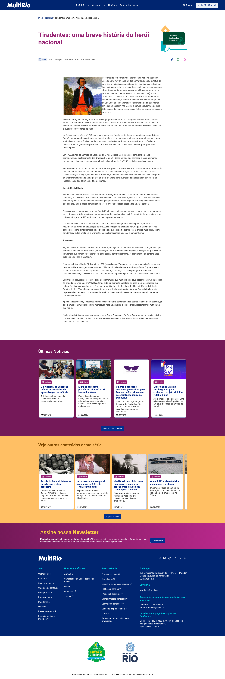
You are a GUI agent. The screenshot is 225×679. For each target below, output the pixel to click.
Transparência (109, 568)
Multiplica (69, 591)
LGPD (104, 613)
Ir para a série (112, 516)
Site (40, 568)
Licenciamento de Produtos (46, 617)
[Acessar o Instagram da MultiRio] (164, 558)
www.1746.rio (152, 626)
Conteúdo (97, 5)
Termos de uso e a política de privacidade (115, 619)
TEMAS (68, 596)
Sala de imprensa (46, 583)
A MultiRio (81, 5)
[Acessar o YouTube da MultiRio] (159, 558)
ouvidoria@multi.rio (149, 590)
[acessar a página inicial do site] (19, 5)
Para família (44, 602)
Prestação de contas (111, 594)
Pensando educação (47, 611)
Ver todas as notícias (112, 428)
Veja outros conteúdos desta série (70, 444)
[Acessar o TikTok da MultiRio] (169, 558)
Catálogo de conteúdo (48, 588)
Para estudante (45, 597)
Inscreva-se (157, 540)
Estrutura (42, 578)
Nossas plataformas (74, 568)
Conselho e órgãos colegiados (116, 584)
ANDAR (67, 574)
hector (67, 586)
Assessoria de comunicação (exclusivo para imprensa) (163, 598)
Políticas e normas (110, 589)
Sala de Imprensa (129, 5)
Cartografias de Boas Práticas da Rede (79, 580)
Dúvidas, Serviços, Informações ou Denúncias (158, 615)
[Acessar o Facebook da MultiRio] (174, 558)
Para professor (45, 592)
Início (40, 18)
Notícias (112, 5)
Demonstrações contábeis (114, 599)
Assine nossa (69, 532)
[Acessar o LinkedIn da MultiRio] (185, 558)
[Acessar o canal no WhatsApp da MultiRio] (180, 558)
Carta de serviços (110, 574)
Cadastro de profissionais (114, 609)
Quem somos (44, 574)
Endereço (144, 568)
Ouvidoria (145, 584)
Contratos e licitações (112, 604)
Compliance (107, 579)
